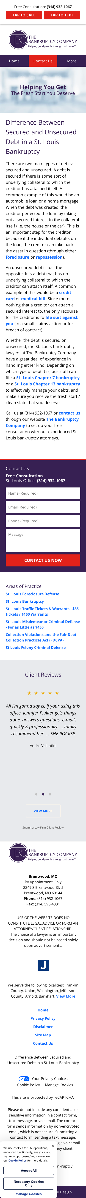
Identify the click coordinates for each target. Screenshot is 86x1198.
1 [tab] (36, 794)
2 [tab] (43, 794)
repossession (49, 257)
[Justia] (43, 965)
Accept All (29, 1170)
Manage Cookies (59, 1084)
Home (14, 61)
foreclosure (17, 257)
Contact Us (43, 61)
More (71, 61)
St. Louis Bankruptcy (25, 601)
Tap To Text (62, 15)
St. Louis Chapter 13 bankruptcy (47, 384)
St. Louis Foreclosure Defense (32, 593)
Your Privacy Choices (50, 1078)
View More (43, 811)
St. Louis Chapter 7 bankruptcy (48, 377)
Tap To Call (24, 15)
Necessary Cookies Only (29, 1183)
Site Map (43, 1035)
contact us (69, 413)
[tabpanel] (43, 718)
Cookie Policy (28, 1084)
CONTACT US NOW (43, 560)
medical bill (33, 298)
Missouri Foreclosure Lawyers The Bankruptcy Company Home (43, 39)
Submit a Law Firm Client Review (43, 827)
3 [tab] (50, 794)
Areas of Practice (24, 586)
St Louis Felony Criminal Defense (36, 647)
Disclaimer (43, 1026)
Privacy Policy (43, 1018)
